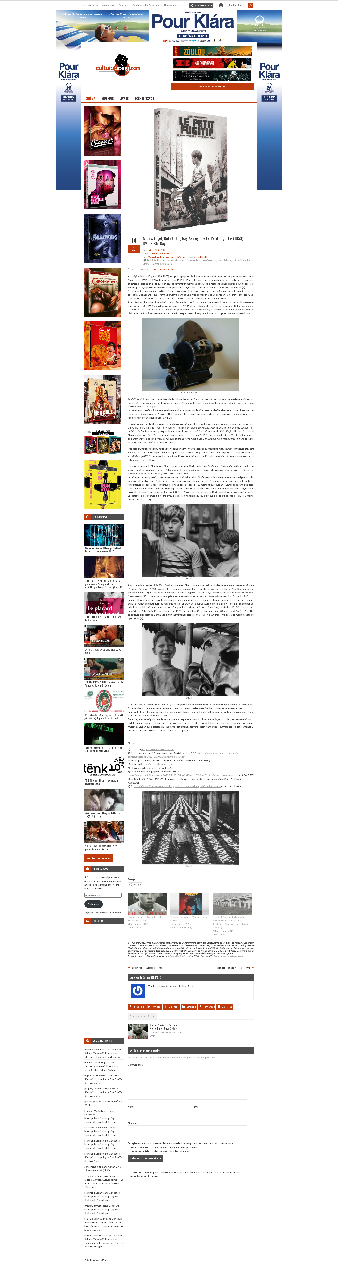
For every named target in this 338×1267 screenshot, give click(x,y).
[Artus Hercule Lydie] (102, 423)
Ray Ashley (167, 257)
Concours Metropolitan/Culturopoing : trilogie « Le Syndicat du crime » (101, 1118)
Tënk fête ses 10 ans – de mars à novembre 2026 (101, 781)
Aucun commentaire (138, 269)
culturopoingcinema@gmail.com (227, 956)
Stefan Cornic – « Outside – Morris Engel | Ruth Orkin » (164, 1026)
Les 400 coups (209, 260)
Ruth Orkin (179, 257)
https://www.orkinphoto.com (157, 764)
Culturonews (108, 5)
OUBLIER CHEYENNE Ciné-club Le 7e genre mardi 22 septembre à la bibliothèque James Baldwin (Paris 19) (103, 584)
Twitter (155, 1006)
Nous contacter (172, 5)
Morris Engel (154, 257)
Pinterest (209, 1006)
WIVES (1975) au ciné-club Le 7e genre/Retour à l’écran (100, 847)
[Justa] (169, 25)
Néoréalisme (239, 260)
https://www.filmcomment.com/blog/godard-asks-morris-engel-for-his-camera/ (177, 786)
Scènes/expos (144, 98)
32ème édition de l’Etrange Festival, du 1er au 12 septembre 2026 (102, 549)
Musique (108, 98)
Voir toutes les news (99, 858)
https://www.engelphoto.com (157, 749)
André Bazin (153, 260)
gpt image (89, 1101)
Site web (132, 1123)
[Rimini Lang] (102, 454)
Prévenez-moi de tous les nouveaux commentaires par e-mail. (164, 1147)
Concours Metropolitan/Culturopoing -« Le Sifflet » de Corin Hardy (102, 1196)
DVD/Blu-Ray (165, 253)
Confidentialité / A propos (146, 5)
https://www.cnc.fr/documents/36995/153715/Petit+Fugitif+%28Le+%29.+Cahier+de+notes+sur (182, 775)
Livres (124, 98)
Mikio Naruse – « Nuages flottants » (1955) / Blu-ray (102, 814)
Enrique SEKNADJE (156, 250)
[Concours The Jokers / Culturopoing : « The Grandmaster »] (212, 76)
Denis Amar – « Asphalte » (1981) (147, 967)
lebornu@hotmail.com (179, 956)
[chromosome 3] (102, 315)
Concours (124, 5)
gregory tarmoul (93, 1088)
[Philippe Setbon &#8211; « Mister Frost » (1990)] (189, 904)
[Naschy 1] (102, 369)
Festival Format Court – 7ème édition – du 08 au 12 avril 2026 (103, 749)
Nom (131, 1106)
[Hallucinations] (102, 262)
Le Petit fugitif (200, 257)
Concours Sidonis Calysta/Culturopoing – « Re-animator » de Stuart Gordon (102, 1053)
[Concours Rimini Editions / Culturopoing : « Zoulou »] (212, 51)
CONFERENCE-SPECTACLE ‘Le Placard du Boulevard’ (102, 618)
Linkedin (192, 1006)
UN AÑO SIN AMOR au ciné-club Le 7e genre (102, 651)
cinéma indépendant (189, 260)
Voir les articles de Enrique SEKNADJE (170, 985)
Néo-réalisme (224, 260)
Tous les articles (89, 5)
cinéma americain (169, 260)
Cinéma (90, 98)
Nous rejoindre (203, 5)
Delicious (226, 1006)
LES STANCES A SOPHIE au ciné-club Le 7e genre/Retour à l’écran (103, 683)
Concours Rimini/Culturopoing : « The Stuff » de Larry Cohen (103, 1079)
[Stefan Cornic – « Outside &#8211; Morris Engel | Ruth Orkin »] (147, 904)
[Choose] (102, 154)
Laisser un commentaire (164, 269)
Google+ (174, 1006)
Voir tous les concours (212, 86)
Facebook (138, 1006)
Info (221, 5)
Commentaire (136, 1064)
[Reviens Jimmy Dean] (102, 208)
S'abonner (93, 904)
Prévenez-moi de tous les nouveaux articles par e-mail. (160, 1151)
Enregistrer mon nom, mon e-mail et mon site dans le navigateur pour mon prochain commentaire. (181, 1143)
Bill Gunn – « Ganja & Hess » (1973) (233, 967)
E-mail (196, 1106)
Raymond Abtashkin (161, 263)
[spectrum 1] (102, 508)
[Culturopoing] (118, 80)
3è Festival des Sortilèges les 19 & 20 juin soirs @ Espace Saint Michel (103, 716)
